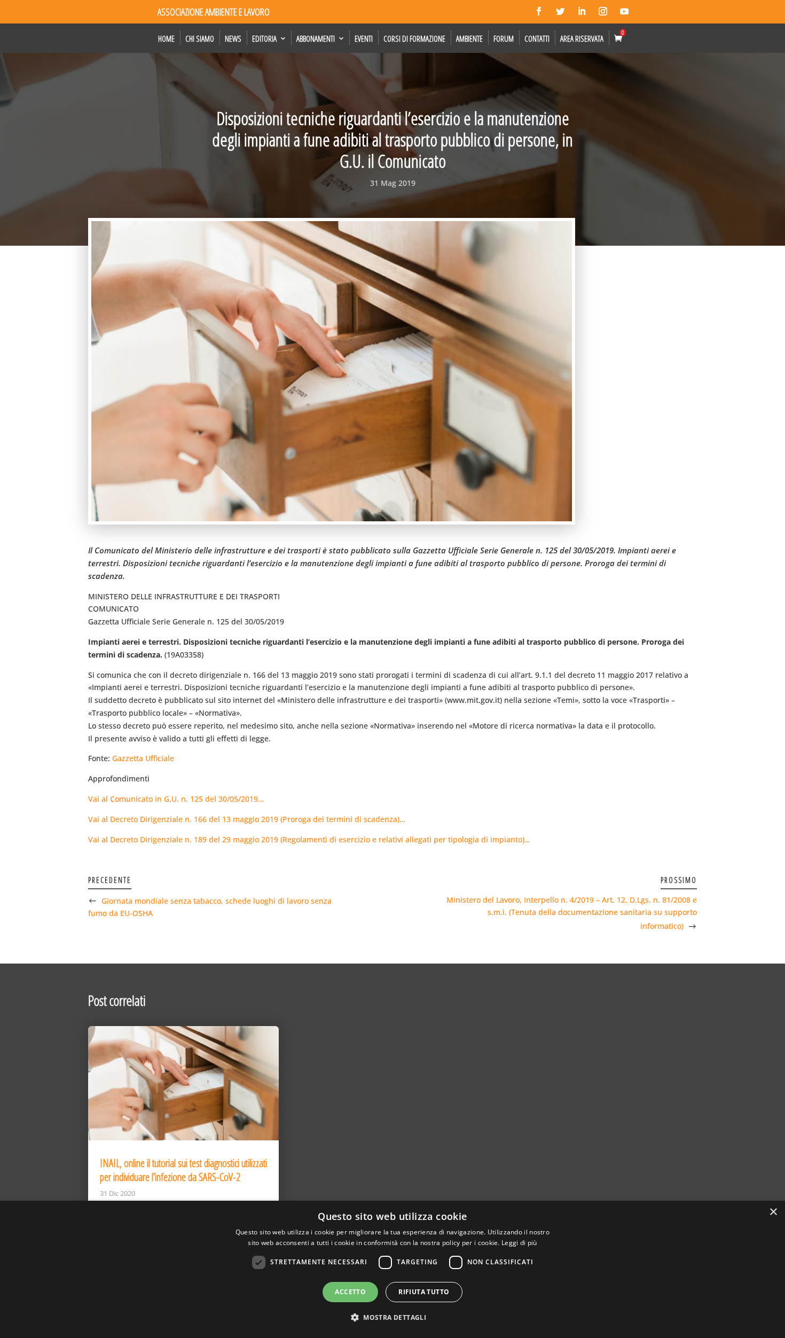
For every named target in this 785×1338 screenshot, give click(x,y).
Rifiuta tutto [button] (423, 1291)
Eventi (364, 38)
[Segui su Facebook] (538, 11)
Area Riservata (581, 38)
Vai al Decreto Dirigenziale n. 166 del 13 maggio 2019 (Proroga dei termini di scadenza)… (246, 819)
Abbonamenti (315, 38)
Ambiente (469, 38)
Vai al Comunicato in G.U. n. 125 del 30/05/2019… (176, 799)
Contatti (537, 38)
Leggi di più (519, 1242)
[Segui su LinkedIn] (581, 11)
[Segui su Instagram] (602, 11)
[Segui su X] (560, 11)
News (233, 38)
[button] (392, 1317)
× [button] (773, 1212)
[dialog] (392, 1269)
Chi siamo (199, 38)
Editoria (264, 38)
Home (166, 38)
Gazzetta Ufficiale (143, 758)
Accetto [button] (350, 1291)
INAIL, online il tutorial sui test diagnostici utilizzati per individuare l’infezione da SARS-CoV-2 (183, 1170)
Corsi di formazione (414, 38)
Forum (503, 38)
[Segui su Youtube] (624, 11)
